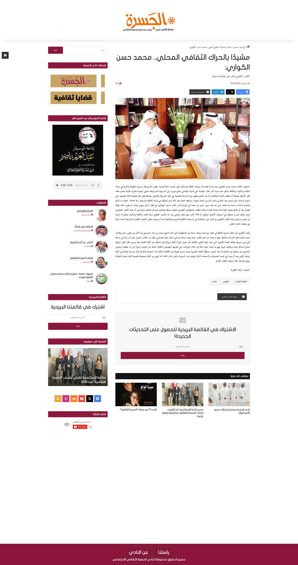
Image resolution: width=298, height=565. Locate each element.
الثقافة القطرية (241, 281)
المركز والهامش (85, 211)
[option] (69, 367)
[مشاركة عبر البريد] (5, 55)
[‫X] (89, 398)
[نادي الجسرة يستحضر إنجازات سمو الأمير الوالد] (229, 394)
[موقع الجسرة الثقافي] (149, 20)
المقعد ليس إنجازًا (84, 226)
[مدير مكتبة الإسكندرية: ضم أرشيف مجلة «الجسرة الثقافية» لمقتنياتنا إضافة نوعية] (182, 394)
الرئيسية (243, 47)
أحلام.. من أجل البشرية (81, 242)
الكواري (225, 281)
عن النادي (138, 552)
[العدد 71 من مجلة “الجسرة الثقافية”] (136, 394)
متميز (235, 47)
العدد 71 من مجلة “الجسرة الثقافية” (138, 409)
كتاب (214, 281)
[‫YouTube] (81, 398)
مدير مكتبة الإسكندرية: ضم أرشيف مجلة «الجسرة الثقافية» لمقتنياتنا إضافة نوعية (182, 412)
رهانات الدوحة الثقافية (81, 258)
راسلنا (163, 552)
